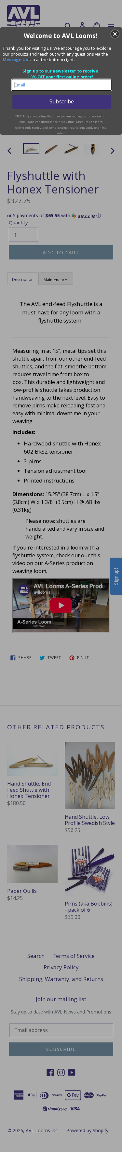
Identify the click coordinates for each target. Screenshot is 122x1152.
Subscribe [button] (61, 101)
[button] (115, 34)
